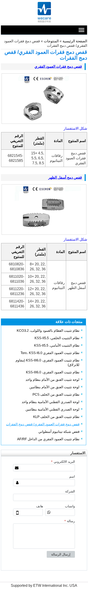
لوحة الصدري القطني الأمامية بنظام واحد (50, 402)
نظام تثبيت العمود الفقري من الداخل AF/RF (48, 439)
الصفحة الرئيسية (75, 41)
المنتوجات (51, 41)
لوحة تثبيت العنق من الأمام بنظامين (54, 387)
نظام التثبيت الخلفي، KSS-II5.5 (57, 338)
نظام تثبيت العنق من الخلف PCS (55, 394)
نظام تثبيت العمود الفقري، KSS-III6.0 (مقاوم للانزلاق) (47, 362)
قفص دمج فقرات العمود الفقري (58, 66)
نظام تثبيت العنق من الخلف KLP (56, 417)
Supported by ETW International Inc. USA (44, 585)
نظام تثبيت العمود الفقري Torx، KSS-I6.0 (50, 353)
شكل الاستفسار (75, 128)
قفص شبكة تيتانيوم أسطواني (58, 431)
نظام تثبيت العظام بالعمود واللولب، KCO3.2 (48, 330)
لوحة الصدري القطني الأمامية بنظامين (52, 409)
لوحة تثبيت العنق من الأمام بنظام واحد (52, 379)
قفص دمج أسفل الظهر (65, 177)
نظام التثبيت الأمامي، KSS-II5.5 (56, 345)
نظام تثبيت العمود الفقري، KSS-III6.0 (52, 372)
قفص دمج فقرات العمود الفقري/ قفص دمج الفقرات (42, 424)
